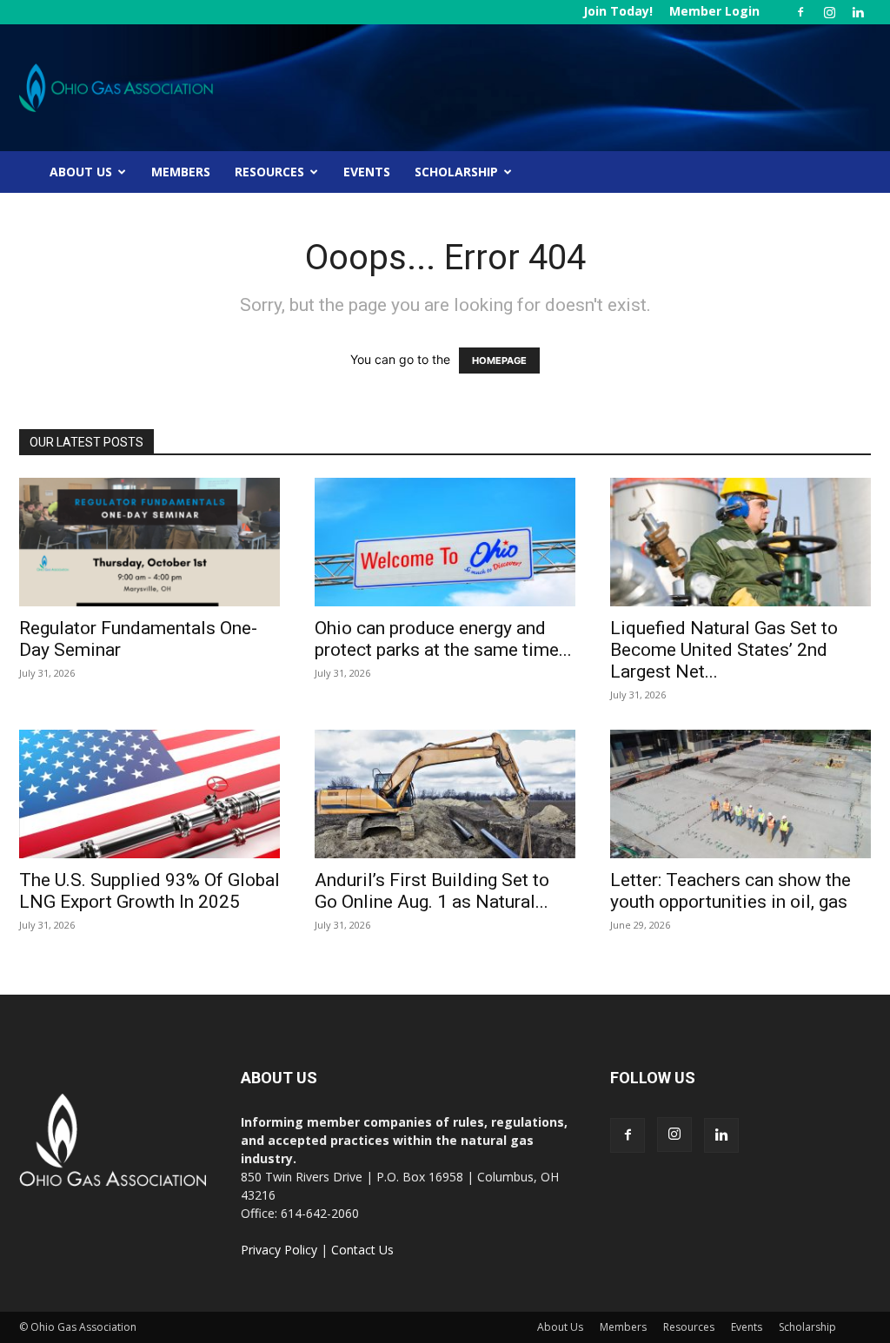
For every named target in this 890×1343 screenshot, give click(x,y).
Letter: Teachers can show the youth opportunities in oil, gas (730, 891)
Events (366, 171)
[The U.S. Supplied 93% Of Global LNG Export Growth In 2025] (149, 794)
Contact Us (362, 1249)
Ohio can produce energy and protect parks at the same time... (443, 639)
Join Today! (618, 11)
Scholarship (456, 171)
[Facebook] (800, 12)
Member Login (714, 11)
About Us (81, 171)
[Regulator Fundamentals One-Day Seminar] (149, 542)
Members (180, 171)
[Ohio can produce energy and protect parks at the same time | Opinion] (445, 542)
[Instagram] (829, 12)
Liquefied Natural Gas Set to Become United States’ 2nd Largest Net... (724, 650)
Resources (269, 171)
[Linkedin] (858, 12)
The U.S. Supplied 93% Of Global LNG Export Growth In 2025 (149, 891)
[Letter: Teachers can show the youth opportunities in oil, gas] (740, 794)
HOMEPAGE (499, 360)
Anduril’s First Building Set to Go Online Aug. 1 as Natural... (432, 891)
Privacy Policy (279, 1249)
